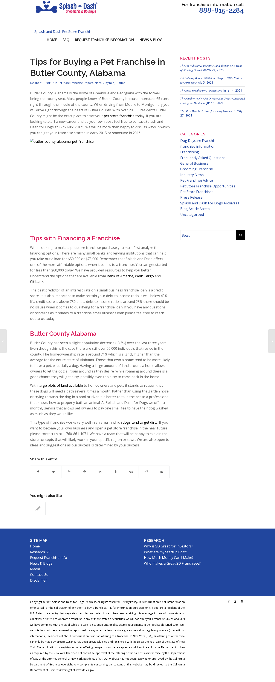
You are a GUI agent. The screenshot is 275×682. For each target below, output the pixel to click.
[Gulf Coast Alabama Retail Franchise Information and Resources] (38, 508)
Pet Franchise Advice (196, 180)
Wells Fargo (144, 276)
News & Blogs (41, 563)
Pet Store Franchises (196, 191)
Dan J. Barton (117, 83)
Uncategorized (192, 214)
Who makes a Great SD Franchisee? (172, 563)
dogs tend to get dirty (140, 422)
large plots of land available (60, 385)
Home (35, 546)
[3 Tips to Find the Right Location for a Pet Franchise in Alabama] (3, 341)
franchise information (197, 146)
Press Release (191, 197)
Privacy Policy (129, 602)
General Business (194, 163)
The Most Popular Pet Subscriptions (201, 90)
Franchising (189, 152)
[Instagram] (241, 601)
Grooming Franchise (196, 169)
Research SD (40, 552)
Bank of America (120, 276)
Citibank (36, 281)
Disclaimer (38, 580)
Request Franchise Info (48, 557)
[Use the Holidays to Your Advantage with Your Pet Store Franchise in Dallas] (271, 341)
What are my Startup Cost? (165, 552)
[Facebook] (229, 601)
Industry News (192, 174)
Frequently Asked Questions (202, 157)
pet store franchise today (124, 115)
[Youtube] (235, 601)
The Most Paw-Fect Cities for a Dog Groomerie (208, 111)
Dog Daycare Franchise (198, 140)
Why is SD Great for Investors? (168, 546)
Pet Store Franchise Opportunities (80, 83)
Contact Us (39, 574)
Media (35, 569)
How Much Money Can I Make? (169, 557)
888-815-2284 (221, 10)
